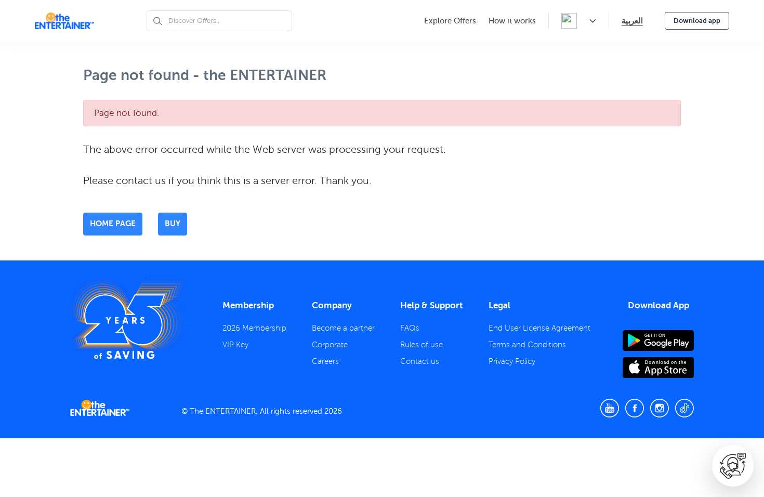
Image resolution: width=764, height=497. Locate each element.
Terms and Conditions (527, 345)
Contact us (419, 361)
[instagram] (659, 408)
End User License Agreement (539, 328)
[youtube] (609, 408)
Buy (172, 223)
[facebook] (634, 408)
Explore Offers (450, 21)
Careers (325, 361)
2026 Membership (254, 328)
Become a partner (343, 328)
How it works (512, 21)
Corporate (330, 345)
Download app (697, 20)
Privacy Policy (512, 361)
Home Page (113, 223)
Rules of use (421, 345)
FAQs (409, 328)
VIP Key (235, 345)
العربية (632, 20)
